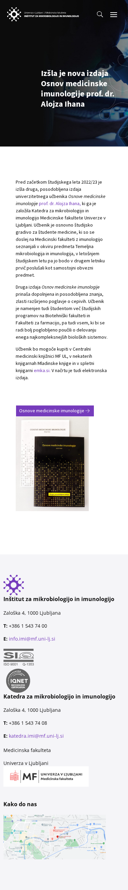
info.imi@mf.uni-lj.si (32, 638)
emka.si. (43, 370)
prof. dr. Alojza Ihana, (60, 203)
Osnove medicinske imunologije (51, 411)
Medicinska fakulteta (27, 750)
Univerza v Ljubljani (25, 763)
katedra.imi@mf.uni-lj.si (36, 736)
